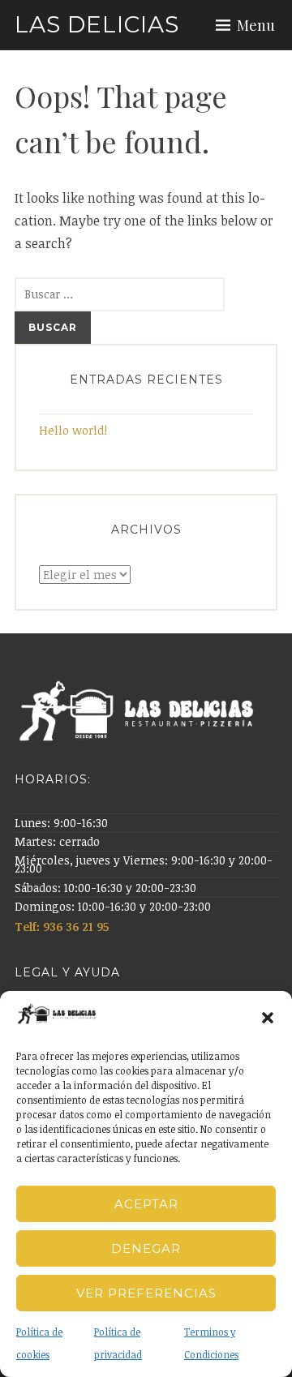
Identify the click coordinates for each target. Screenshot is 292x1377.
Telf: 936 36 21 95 (63, 926)
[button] (268, 1018)
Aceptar (146, 1204)
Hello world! (73, 430)
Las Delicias (97, 24)
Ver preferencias (146, 1293)
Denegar (146, 1248)
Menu (256, 25)
